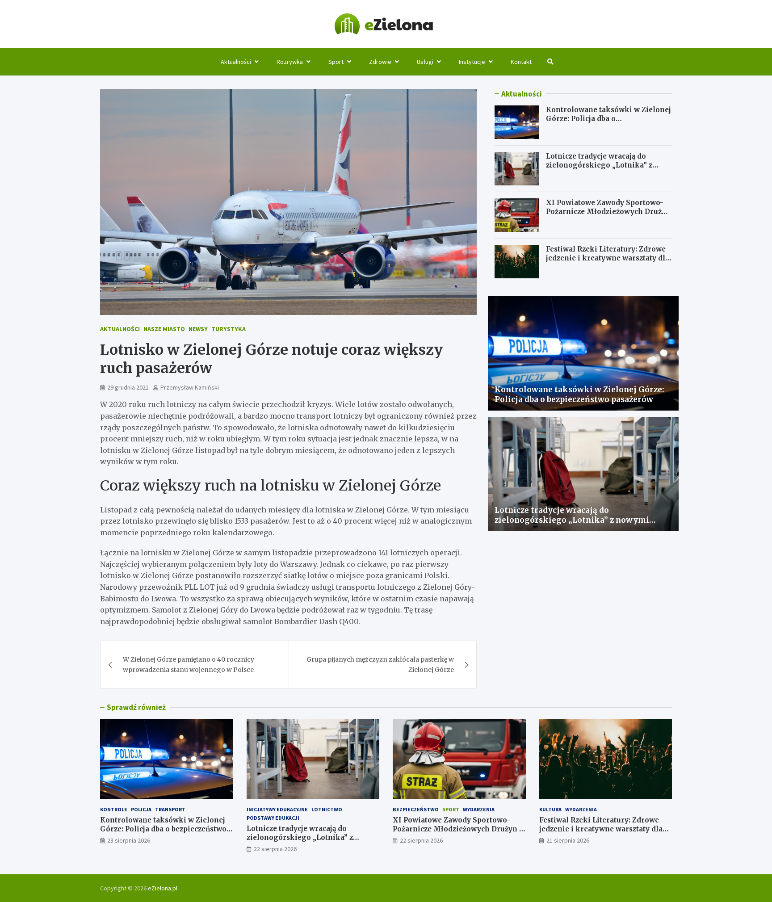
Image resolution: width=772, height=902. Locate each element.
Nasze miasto (164, 329)
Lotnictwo (326, 809)
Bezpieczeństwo (416, 809)
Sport (336, 62)
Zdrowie (380, 62)
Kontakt (521, 62)
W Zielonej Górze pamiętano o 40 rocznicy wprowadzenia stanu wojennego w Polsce (188, 664)
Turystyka (228, 329)
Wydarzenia (479, 809)
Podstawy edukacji (273, 817)
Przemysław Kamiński (189, 387)
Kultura (550, 809)
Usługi (425, 62)
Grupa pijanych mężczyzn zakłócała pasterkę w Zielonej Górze (380, 664)
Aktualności (236, 62)
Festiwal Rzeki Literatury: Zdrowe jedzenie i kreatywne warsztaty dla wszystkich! (607, 258)
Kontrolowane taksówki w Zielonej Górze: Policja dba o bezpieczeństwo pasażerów (608, 118)
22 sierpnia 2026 (275, 849)
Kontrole (113, 809)
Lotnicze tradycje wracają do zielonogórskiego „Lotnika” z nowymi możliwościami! (599, 165)
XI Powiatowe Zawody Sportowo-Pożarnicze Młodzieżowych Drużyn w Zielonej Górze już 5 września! (608, 211)
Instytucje (472, 62)
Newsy (198, 329)
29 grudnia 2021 (128, 387)
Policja (141, 809)
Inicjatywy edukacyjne (277, 809)
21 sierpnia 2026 (567, 840)
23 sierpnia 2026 (128, 840)
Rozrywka (290, 62)
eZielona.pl (162, 888)
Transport (170, 809)
